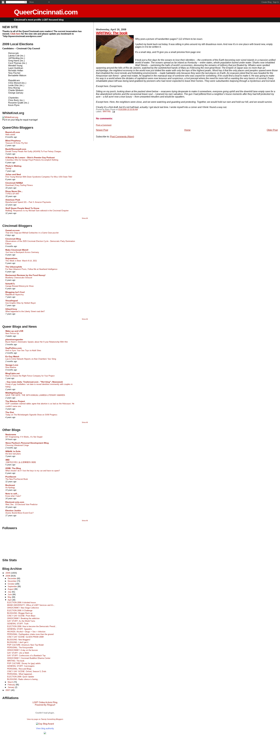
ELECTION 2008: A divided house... (22, 602)
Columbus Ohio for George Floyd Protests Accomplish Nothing (31, 160)
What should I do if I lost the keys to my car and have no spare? (32, 471)
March (11, 682)
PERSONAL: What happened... (20, 674)
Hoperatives (11, 258)
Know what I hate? (13, 496)
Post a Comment (103, 125)
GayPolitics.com (13, 348)
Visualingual (11, 300)
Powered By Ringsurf (45, 705)
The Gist (9, 412)
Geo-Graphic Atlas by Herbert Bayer (20, 303)
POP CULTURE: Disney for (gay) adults (24, 663)
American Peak (12, 200)
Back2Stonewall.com (15, 149)
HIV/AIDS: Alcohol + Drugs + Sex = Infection (26, 632)
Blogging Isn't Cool (15, 292)
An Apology (10, 487)
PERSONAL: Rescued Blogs (19, 669)
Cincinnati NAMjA (14, 183)
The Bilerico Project (15, 401)
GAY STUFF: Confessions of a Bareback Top (26, 655)
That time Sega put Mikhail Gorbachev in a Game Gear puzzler (32, 233)
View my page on (45, 719)
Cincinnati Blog (13, 239)
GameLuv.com (12, 230)
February (12, 685)
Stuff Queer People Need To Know (22, 208)
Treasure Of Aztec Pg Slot (16, 143)
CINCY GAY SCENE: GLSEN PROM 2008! (25, 637)
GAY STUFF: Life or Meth (18, 653)
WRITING (107, 112)
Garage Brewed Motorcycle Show (19, 286)
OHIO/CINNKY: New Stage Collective (23, 608)
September (13, 586)
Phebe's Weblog (13, 166)
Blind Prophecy (13, 140)
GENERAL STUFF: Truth (17, 624)
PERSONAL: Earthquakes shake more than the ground (30, 634)
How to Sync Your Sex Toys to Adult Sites (23, 350)
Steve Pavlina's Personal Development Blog (27, 443)
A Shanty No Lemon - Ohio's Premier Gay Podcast (30, 157)
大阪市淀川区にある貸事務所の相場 (20, 462)
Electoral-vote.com (14, 502)
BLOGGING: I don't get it (17, 642)
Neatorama (10, 434)
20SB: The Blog (13, 468)
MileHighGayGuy (13, 393)
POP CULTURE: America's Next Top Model (25, 645)
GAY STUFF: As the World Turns (21, 621)
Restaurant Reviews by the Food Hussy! (25, 275)
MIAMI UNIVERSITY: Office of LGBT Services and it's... (31, 605)
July (10, 592)
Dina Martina (10, 367)
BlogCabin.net (12, 373)
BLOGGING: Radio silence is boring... (23, 679)
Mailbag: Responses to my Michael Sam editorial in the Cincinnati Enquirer (37, 211)
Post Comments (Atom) (122, 136)
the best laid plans (13, 454)
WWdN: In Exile (13, 451)
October (11, 584)
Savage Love (11, 365)
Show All (85, 218)
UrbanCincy (11, 309)
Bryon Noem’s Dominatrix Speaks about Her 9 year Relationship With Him (36, 342)
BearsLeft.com (12, 132)
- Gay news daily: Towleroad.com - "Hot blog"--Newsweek (34, 382)
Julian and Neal (13, 174)
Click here (15, 33)
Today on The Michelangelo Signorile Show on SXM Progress (31, 415)
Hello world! (10, 134)
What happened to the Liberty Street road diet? (25, 311)
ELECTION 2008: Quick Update (20, 677)
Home (187, 130)
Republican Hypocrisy (14, 294)
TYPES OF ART (12, 194)
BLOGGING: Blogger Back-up (19, 613)
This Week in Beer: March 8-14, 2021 (21, 261)
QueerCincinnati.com (46, 12)
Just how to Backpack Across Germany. (22, 252)
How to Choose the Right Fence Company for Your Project (30, 376)
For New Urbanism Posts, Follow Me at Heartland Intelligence (31, 269)
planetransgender (14, 339)
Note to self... (12, 493)
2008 (8, 576)
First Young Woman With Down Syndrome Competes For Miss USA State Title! (38, 177)
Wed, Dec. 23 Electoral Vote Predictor (21, 504)
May (10, 597)
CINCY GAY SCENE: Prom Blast (21, 616)
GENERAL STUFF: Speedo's (19, 629)
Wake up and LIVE (14, 331)
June (10, 594)
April (10, 600)
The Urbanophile (13, 267)
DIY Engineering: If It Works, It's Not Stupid (23, 437)
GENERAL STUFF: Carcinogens (21, 666)
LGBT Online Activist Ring (45, 702)
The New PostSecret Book (16, 479)
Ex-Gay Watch (12, 356)
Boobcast (10, 485)
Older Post (272, 130)
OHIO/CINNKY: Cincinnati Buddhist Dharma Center (28, 658)
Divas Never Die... (14, 191)
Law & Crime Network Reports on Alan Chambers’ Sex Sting (30, 359)
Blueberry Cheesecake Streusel (18, 278)
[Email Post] (113, 112)
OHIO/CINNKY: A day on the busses (22, 650)
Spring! (8, 168)
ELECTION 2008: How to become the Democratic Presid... (32, 626)
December (12, 578)
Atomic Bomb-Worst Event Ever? (19, 513)
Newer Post (102, 130)
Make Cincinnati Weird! (16, 250)
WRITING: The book (111, 33)
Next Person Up (12, 333)
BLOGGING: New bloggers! (18, 640)
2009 (8, 573)
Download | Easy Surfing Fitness (19, 185)
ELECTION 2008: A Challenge (19, 610)
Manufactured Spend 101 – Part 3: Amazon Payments (28, 202)
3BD (7, 460)
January (11, 687)
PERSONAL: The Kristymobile (20, 647)
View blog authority (45, 728)
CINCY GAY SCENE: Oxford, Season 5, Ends (26, 671)
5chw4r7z (10, 283)
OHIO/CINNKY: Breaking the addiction (23, 618)
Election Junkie (13, 510)
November (12, 581)
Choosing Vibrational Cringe (17, 445)
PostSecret (10, 477)
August (11, 589)
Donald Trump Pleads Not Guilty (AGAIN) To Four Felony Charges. (33, 151)
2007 (8, 690)
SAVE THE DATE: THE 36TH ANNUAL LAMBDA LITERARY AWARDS (35, 395)
